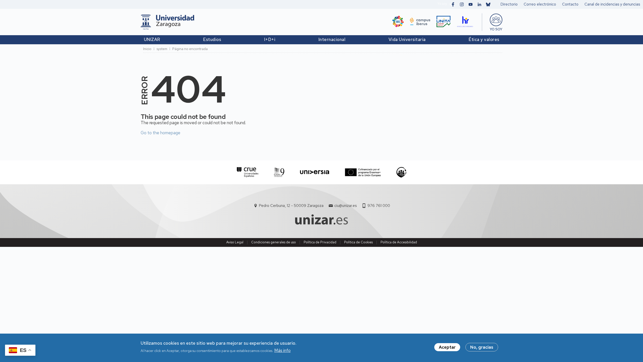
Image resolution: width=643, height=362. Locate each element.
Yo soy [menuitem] (496, 29)
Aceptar (447, 347)
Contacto (570, 4)
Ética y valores (484, 39)
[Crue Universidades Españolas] (248, 172)
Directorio (509, 4)
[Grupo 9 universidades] (279, 172)
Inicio (147, 49)
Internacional (332, 39)
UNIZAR (152, 39)
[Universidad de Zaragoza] (167, 22)
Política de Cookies (358, 242)
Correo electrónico (540, 4)
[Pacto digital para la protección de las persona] (401, 172)
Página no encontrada (190, 49)
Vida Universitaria (407, 39)
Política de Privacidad (320, 242)
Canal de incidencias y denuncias (612, 4)
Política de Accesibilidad (399, 242)
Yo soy (442, 4)
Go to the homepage (160, 132)
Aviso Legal (234, 242)
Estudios (212, 39)
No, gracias (481, 347)
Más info (282, 350)
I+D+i (270, 39)
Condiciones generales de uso (273, 242)
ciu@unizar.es (345, 205)
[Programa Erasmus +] (363, 172)
